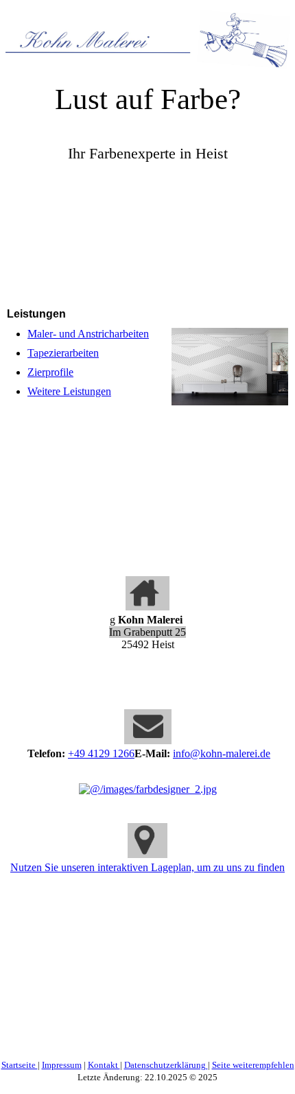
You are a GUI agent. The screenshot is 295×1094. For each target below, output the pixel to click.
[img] (147, 34)
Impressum (62, 1065)
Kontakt (104, 1065)
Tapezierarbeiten (63, 353)
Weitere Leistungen (69, 391)
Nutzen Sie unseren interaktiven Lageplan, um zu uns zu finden (147, 867)
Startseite (19, 1065)
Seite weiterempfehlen (253, 1065)
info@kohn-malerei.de (221, 753)
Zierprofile (50, 372)
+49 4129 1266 (101, 753)
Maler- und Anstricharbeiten (88, 334)
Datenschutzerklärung (166, 1065)
